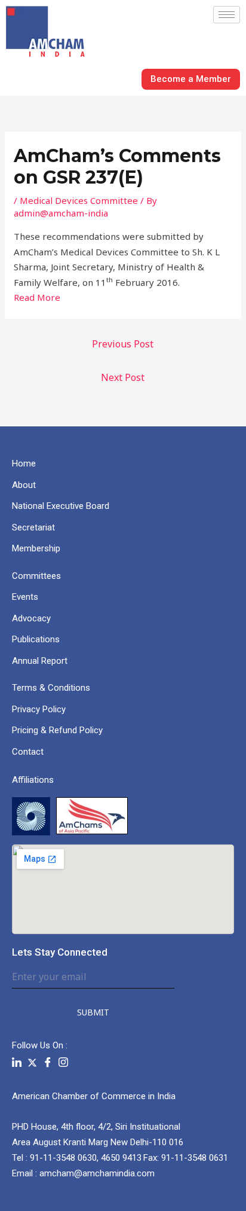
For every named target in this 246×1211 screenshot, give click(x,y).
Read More (37, 297)
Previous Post (122, 343)
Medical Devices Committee (79, 200)
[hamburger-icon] (226, 14)
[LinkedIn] (16, 1062)
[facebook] (48, 1062)
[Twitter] (32, 1062)
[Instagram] (63, 1062)
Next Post (122, 377)
